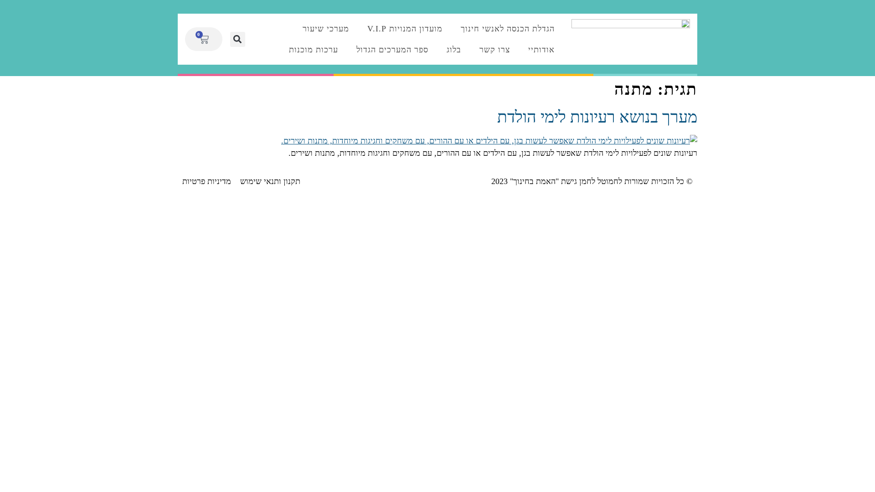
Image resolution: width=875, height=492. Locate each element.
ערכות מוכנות (313, 49)
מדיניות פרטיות (206, 181)
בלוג (454, 49)
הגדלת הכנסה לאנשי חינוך (508, 28)
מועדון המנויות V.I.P (405, 28)
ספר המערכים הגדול (392, 49)
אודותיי (541, 49)
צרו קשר (494, 49)
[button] (237, 39)
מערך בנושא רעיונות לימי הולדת (597, 117)
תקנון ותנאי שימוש (270, 181)
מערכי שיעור (326, 28)
